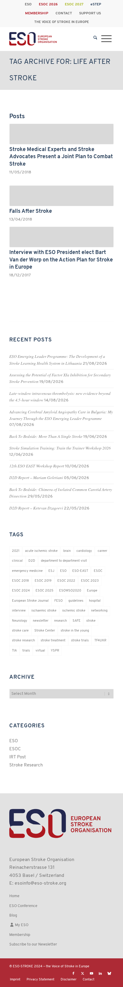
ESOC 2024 (21, 590)
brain (67, 551)
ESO (28, 4)
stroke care (20, 630)
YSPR (55, 650)
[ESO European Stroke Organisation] (51, 39)
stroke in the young (75, 630)
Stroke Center (44, 630)
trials (26, 650)
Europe (92, 590)
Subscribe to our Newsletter (33, 944)
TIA (14, 650)
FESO (58, 601)
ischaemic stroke (43, 610)
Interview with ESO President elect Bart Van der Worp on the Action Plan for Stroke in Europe (61, 260)
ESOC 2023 (90, 581)
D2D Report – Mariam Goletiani (36, 477)
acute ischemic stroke (41, 551)
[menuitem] (28, 4)
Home (14, 896)
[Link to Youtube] (91, 973)
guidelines (75, 601)
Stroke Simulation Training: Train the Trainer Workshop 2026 (60, 448)
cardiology (84, 551)
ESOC (98, 571)
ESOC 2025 (44, 590)
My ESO (21, 925)
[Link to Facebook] (73, 973)
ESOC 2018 (20, 581)
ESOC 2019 (43, 581)
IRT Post (17, 757)
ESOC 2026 (48, 4)
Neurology (19, 621)
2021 (15, 551)
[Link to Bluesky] (109, 973)
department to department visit (64, 561)
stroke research (23, 640)
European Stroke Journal (30, 601)
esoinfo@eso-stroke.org (40, 883)
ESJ (51, 571)
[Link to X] (82, 973)
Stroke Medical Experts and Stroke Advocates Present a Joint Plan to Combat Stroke (61, 157)
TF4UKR (100, 640)
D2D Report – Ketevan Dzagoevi (36, 508)
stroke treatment (53, 640)
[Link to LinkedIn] (100, 973)
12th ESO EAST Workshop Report (36, 466)
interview (19, 610)
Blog (13, 915)
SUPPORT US (90, 13)
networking (99, 610)
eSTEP (95, 4)
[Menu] (106, 39)
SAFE (77, 621)
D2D (31, 561)
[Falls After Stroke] (61, 195)
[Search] (95, 39)
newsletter (40, 621)
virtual (40, 650)
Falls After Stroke (30, 211)
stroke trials (80, 640)
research (60, 621)
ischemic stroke (73, 610)
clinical (17, 561)
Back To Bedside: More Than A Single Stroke (45, 436)
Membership (19, 935)
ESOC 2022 (66, 581)
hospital (95, 601)
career (102, 551)
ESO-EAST (80, 571)
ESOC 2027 (74, 4)
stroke (91, 621)
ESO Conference (23, 906)
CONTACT (64, 13)
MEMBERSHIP (36, 13)
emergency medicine (27, 571)
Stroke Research (26, 765)
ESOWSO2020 (70, 590)
